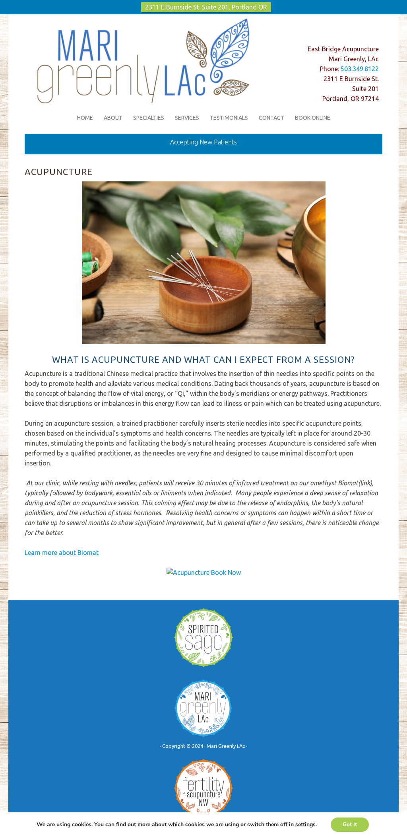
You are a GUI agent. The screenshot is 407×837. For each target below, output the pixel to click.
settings (305, 824)
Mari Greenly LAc (147, 54)
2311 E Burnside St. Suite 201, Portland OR (206, 7)
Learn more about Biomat (62, 552)
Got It (350, 824)
